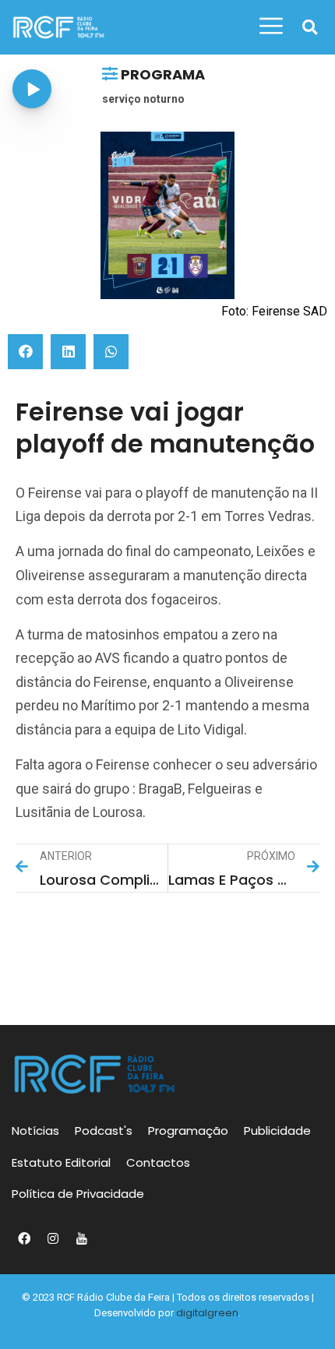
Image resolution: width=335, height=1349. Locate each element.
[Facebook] (24, 1238)
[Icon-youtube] (81, 1238)
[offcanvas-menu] (271, 26)
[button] (309, 27)
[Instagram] (53, 1238)
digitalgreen (207, 1312)
